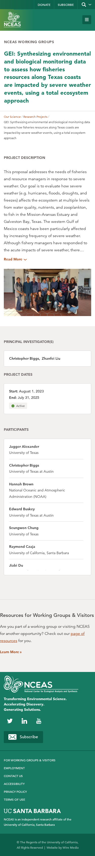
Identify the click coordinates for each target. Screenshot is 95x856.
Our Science (12, 117)
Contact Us (13, 776)
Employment (14, 768)
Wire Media (71, 847)
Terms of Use (14, 799)
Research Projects (35, 117)
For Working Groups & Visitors (29, 760)
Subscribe (66, 5)
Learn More (11, 652)
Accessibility (14, 784)
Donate (44, 5)
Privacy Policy (15, 791)
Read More (13, 259)
